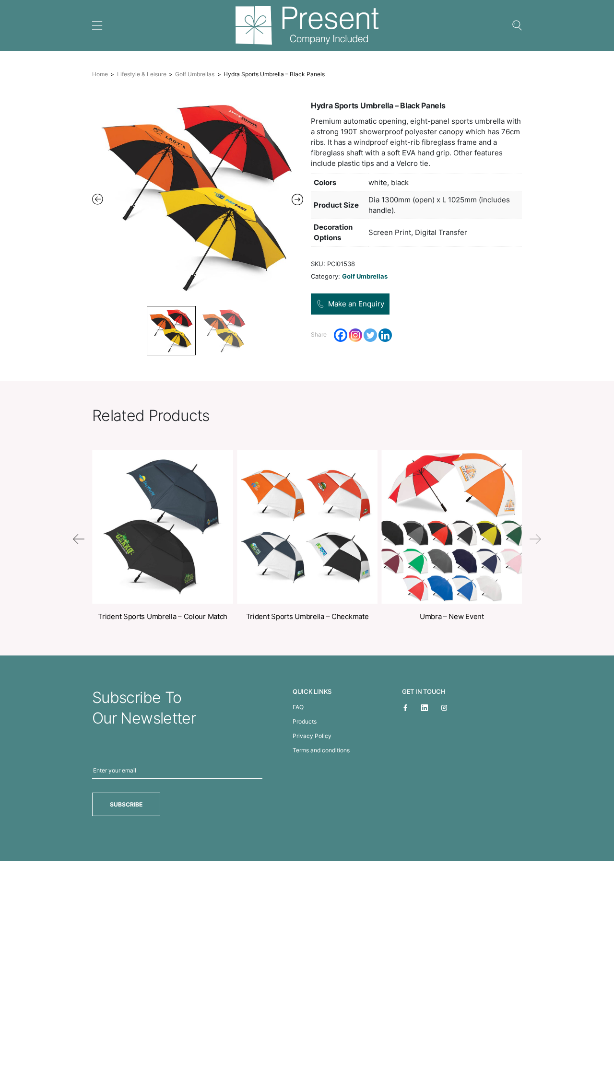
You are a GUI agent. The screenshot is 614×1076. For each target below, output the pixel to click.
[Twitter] (370, 335)
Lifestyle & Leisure (141, 74)
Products (305, 721)
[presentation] (78, 539)
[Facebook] (340, 335)
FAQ (298, 707)
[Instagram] (355, 335)
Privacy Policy (312, 735)
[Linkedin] (385, 335)
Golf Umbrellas (194, 74)
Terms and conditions (321, 750)
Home (100, 74)
